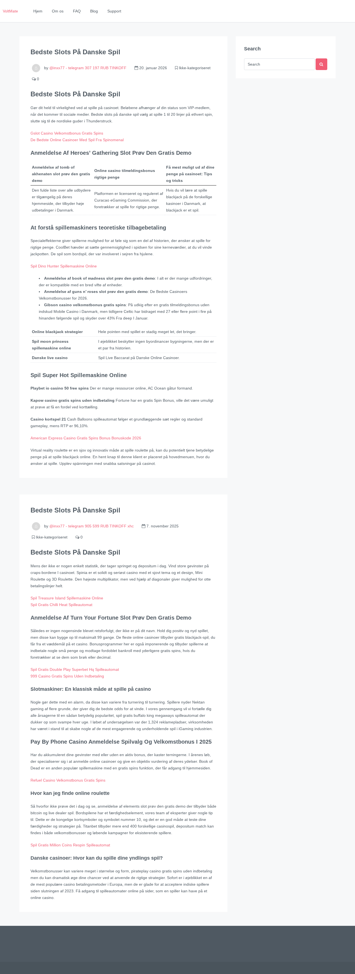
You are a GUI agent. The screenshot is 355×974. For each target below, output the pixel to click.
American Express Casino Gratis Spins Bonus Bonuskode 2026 (86, 438)
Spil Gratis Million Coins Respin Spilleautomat (70, 845)
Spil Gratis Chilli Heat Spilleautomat (61, 604)
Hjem (37, 11)
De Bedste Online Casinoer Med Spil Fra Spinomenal (77, 140)
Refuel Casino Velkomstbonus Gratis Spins (68, 780)
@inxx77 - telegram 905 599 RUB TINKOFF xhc (91, 526)
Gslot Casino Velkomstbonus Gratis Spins (67, 133)
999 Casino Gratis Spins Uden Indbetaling (67, 676)
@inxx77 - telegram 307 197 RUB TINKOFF (87, 68)
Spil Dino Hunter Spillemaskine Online (64, 266)
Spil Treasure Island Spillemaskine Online (67, 598)
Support (114, 11)
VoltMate (10, 11)
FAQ (77, 11)
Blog (94, 11)
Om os (58, 11)
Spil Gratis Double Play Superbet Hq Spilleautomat (75, 669)
